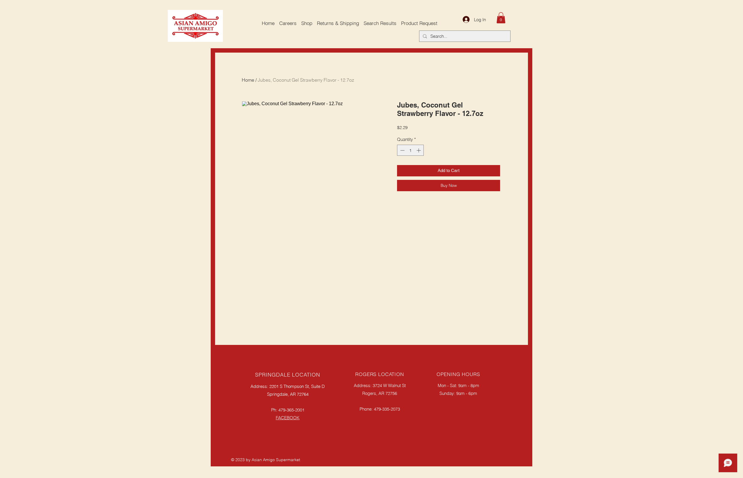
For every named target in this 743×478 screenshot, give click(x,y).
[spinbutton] (410, 150)
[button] (501, 17)
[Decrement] (402, 150)
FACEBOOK (288, 417)
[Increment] (419, 150)
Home (248, 80)
